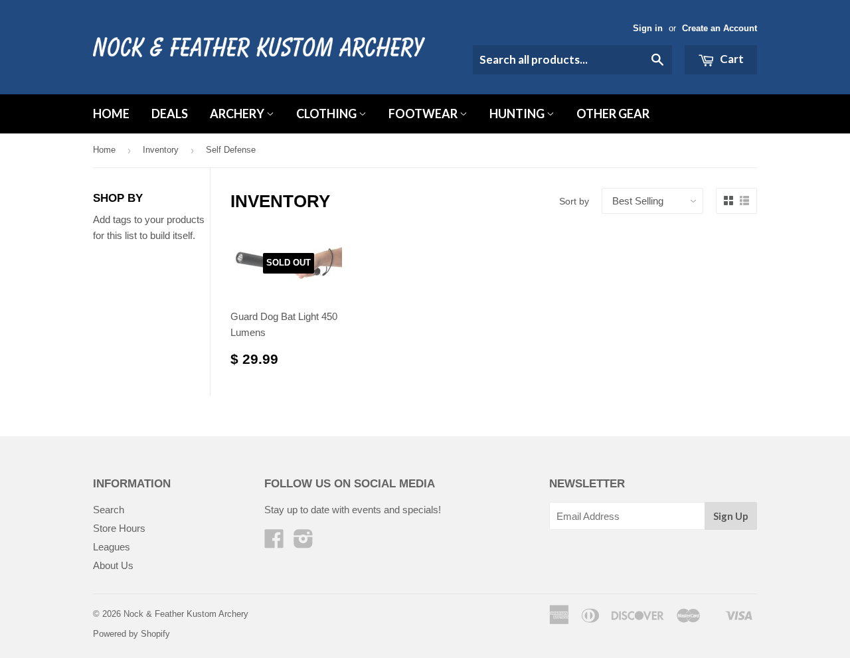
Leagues (111, 546)
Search (108, 509)
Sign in (648, 28)
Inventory (161, 150)
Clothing (327, 113)
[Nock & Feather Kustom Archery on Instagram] (303, 542)
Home (111, 113)
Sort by (574, 201)
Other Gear (612, 113)
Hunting (518, 113)
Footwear (424, 113)
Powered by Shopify (131, 634)
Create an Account (719, 28)
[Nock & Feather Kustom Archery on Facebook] (274, 542)
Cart (731, 59)
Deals (169, 113)
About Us (113, 565)
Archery (238, 113)
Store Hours (119, 528)
